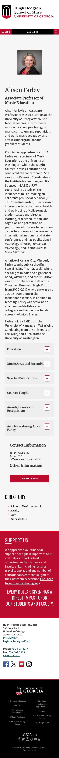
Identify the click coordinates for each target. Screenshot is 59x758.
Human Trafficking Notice (17, 722)
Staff (13, 514)
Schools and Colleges (17, 701)
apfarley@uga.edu (19, 452)
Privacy (42, 711)
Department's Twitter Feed (13, 664)
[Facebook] (19, 739)
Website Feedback (17, 717)
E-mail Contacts (11, 655)
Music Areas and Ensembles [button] (26, 363)
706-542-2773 (17, 652)
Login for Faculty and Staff (16, 641)
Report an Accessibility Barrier (42, 717)
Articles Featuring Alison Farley (24, 428)
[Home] (29, 14)
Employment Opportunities (41, 705)
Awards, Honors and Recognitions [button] (20, 409)
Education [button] (14, 349)
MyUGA (17, 705)
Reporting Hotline (41, 723)
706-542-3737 (20, 649)
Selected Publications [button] (22, 378)
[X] (23, 739)
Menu (7, 32)
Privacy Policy (10, 638)
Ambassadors (18, 519)
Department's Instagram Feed (29, 664)
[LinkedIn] (39, 739)
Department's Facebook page (6, 664)
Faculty (14, 510)
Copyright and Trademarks (17, 711)
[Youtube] (35, 739)
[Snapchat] (31, 739)
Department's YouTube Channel (21, 664)
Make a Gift (32, 32)
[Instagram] (27, 739)
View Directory (29, 478)
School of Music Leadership (26, 506)
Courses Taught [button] (18, 392)
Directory (42, 701)
